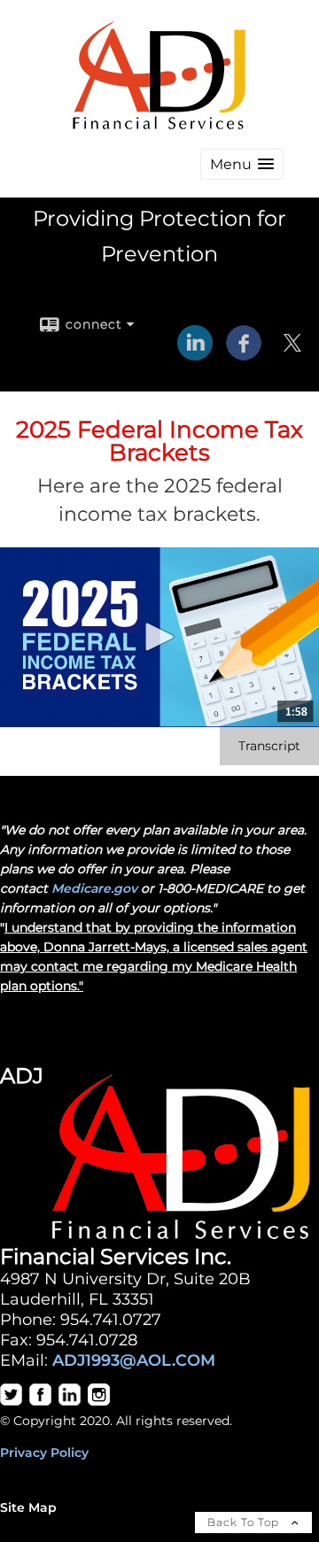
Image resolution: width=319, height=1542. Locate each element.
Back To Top (245, 1522)
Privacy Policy (44, 1453)
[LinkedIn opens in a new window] (195, 354)
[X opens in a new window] (292, 354)
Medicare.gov (94, 888)
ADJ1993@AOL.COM (133, 1360)
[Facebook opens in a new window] (243, 354)
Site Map (28, 1507)
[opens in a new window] (11, 1401)
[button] (242, 164)
